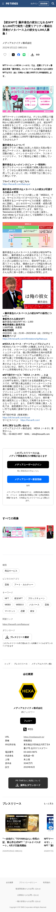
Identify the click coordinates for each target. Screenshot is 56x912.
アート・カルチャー (23, 584)
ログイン (34, 3)
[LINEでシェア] (24, 54)
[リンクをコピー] (37, 54)
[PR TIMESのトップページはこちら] (12, 3)
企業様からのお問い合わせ (28, 895)
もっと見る (48, 803)
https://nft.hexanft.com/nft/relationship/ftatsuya (25, 338)
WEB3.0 (20, 604)
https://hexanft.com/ (30, 420)
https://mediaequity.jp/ (34, 737)
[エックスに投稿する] (13, 54)
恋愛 (23, 611)
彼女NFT (18, 598)
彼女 (32, 611)
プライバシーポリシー (28, 882)
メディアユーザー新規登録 (28, 479)
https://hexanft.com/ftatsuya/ (16, 184)
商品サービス (11, 571)
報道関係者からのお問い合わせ (28, 888)
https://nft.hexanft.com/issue (16, 417)
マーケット (10, 611)
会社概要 (9, 882)
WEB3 (8, 604)
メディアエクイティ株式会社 (28, 708)
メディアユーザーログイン (28, 464)
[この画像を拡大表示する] (13, 532)
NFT (7, 598)
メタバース (34, 604)
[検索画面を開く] (53, 3)
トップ (7, 664)
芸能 (7, 584)
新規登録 (43, 3)
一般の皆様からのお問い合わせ (28, 901)
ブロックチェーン (36, 598)
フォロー (28, 721)
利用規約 (46, 882)
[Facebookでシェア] (18, 54)
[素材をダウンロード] (32, 54)
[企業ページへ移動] (28, 692)
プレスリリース (21, 664)
